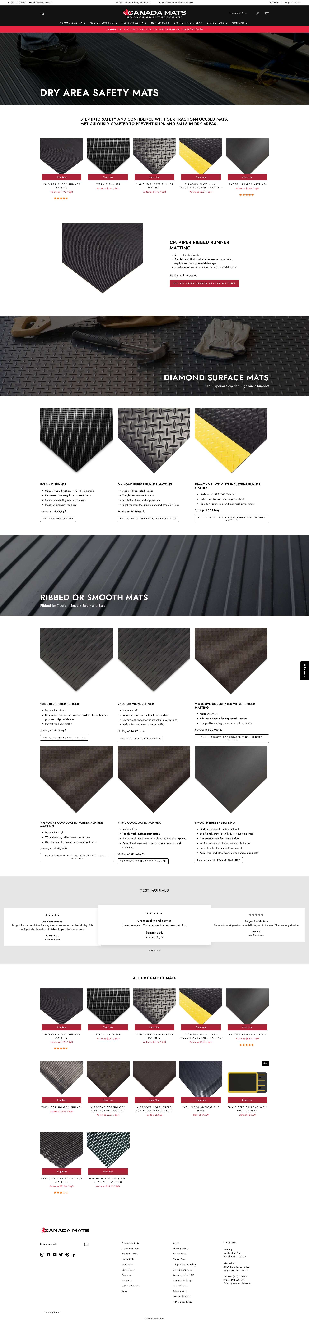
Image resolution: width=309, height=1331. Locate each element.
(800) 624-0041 (18, 2)
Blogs (124, 1291)
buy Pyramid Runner (58, 518)
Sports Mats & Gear (188, 22)
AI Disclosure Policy (182, 1301)
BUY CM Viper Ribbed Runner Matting (204, 283)
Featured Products (181, 1296)
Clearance (127, 1275)
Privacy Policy (179, 1253)
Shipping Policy (180, 1248)
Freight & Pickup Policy (184, 1264)
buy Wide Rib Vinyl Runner (140, 738)
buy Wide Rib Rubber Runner (64, 737)
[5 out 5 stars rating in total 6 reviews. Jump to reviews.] (247, 195)
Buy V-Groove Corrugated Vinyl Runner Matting (232, 738)
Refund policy (179, 1291)
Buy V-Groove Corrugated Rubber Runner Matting (77, 857)
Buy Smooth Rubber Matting (218, 860)
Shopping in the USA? (184, 1275)
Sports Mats (127, 1264)
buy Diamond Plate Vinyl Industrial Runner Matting (232, 519)
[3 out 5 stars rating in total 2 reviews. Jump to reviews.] (62, 1192)
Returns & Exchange (182, 1280)
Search (176, 1243)
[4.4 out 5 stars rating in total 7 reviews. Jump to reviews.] (62, 198)
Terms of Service (181, 1285)
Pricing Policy (179, 1259)
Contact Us (274, 2)
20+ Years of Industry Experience (134, 2)
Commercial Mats (72, 22)
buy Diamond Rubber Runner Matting (148, 518)
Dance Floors (217, 22)
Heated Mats (160, 22)
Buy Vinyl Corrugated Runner (143, 861)
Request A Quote (293, 2)
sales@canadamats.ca (42, 2)
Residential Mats (134, 22)
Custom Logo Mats (103, 22)
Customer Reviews (130, 1285)
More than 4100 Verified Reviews (177, 2)
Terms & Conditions (182, 1269)
